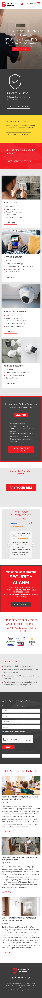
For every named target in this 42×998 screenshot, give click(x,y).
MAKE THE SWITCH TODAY (18, 134)
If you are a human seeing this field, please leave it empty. (18, 752)
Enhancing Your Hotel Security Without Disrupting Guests (19, 858)
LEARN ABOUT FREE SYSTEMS (19, 161)
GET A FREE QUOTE (21, 604)
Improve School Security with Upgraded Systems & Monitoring (20, 798)
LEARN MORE (10, 223)
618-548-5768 (30, 4)
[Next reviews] (32, 544)
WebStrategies (29, 990)
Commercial (9, 732)
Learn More (21, 415)
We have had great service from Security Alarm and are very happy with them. (21, 545)
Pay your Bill (21, 487)
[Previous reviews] (9, 544)
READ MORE (6, 831)
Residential (21, 732)
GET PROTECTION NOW (18, 106)
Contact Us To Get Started (21, 449)
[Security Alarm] (9, 4)
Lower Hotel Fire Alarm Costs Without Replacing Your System (19, 919)
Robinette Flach (23, 534)
